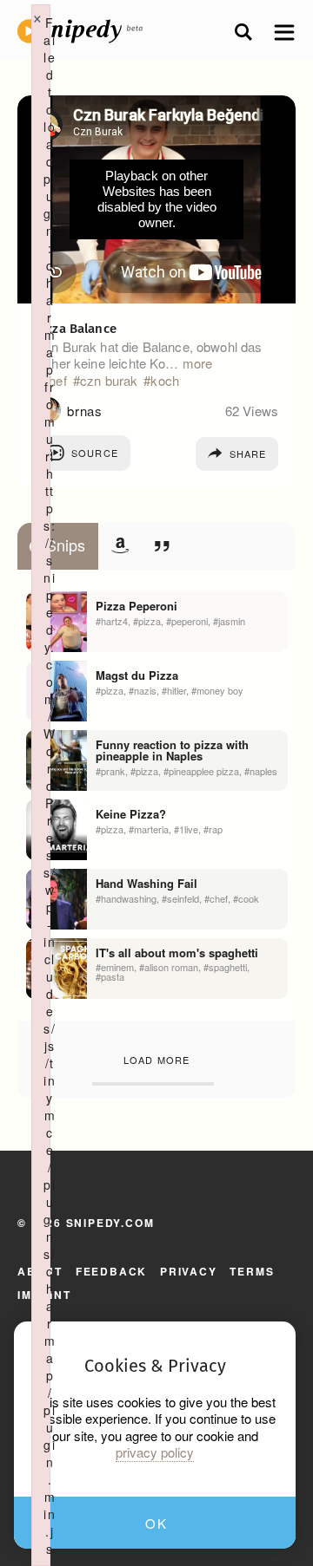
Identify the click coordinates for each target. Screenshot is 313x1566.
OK (156, 1523)
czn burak (108, 380)
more (198, 363)
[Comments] (162, 545)
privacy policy (155, 1452)
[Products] (120, 545)
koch (164, 380)
